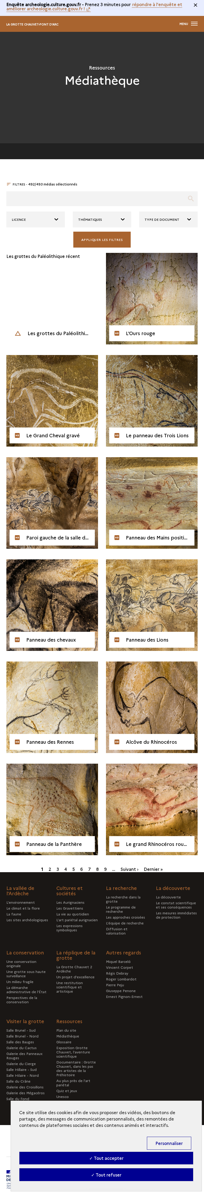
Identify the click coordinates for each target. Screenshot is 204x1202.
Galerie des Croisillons (25, 1086)
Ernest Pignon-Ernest (124, 996)
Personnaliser (169, 1143)
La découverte (168, 896)
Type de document (161, 219)
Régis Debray (117, 973)
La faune (13, 913)
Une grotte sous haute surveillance (26, 973)
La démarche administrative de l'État (26, 989)
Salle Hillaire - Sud (21, 1069)
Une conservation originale (21, 963)
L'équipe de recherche (125, 922)
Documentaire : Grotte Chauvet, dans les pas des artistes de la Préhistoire (76, 1068)
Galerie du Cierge (21, 1063)
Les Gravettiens (69, 908)
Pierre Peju (115, 984)
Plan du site (66, 1030)
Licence (19, 219)
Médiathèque (67, 1036)
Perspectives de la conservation (21, 999)
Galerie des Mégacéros (25, 1092)
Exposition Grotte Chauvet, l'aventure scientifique (73, 1051)
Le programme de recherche (121, 909)
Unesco (62, 1096)
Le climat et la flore (23, 908)
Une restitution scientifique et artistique (69, 986)
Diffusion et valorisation (117, 930)
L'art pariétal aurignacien (77, 919)
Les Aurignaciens (70, 902)
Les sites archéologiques (27, 919)
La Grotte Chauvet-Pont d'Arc (32, 24)
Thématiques (90, 219)
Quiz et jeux (66, 1090)
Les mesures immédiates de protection (176, 914)
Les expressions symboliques (69, 927)
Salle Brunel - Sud (21, 1030)
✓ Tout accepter (106, 1158)
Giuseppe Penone (121, 990)
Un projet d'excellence (75, 976)
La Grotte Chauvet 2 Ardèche (74, 968)
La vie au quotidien (72, 913)
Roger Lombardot (121, 978)
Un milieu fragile (19, 981)
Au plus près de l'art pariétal (73, 1082)
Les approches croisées (125, 917)
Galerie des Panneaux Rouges (24, 1055)
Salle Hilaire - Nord (22, 1075)
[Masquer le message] (195, 5)
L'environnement (20, 902)
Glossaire (63, 1041)
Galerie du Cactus (21, 1047)
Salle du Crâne (18, 1081)
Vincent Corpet (119, 967)
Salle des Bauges (20, 1041)
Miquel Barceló (118, 961)
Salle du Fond (17, 1098)
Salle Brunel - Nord (22, 1036)
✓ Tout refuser (106, 1175)
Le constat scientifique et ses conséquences (176, 904)
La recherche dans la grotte (123, 898)
